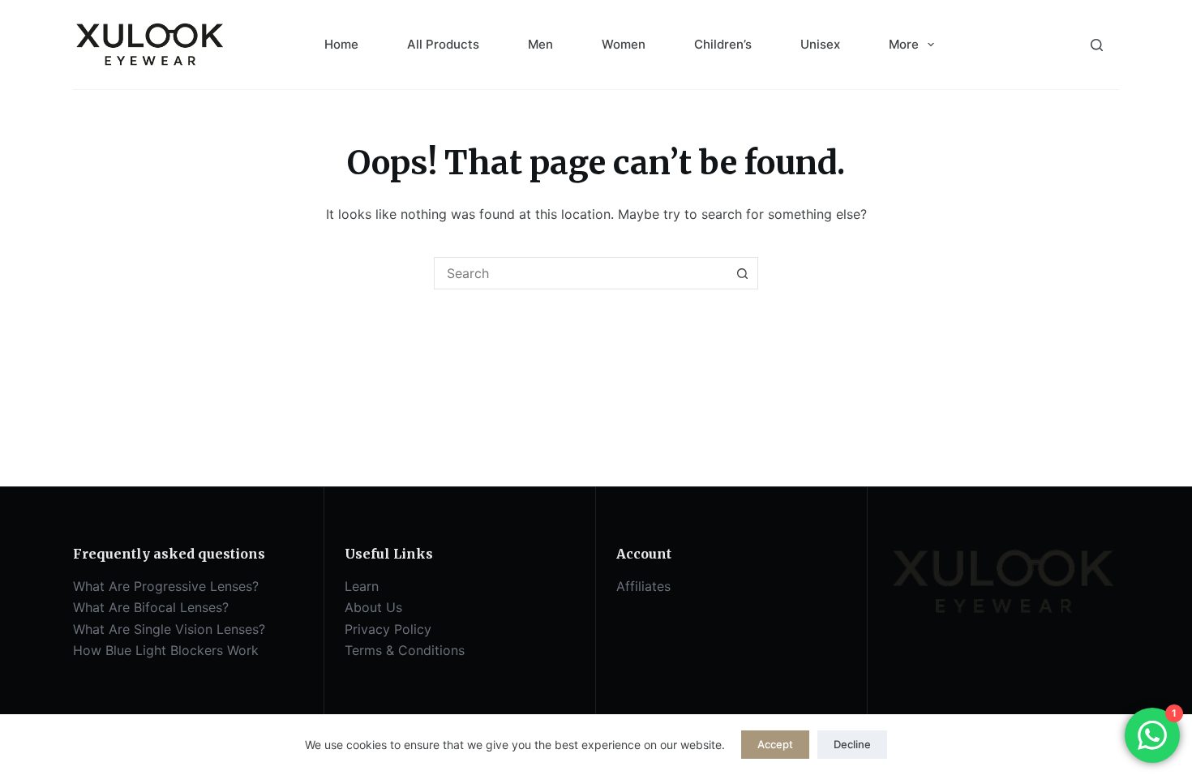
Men (540, 44)
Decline (852, 744)
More (904, 44)
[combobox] (581, 273)
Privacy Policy (388, 629)
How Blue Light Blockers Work (166, 650)
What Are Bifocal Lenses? (151, 607)
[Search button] (742, 273)
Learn (362, 586)
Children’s (723, 44)
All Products (443, 44)
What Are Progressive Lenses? (166, 586)
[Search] (1097, 45)
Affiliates (643, 586)
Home (341, 44)
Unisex (820, 44)
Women (623, 44)
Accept (775, 744)
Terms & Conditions (405, 650)
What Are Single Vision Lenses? (169, 629)
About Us (373, 607)
